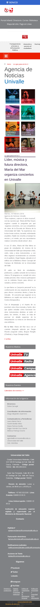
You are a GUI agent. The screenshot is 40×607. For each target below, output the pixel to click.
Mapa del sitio (13, 24)
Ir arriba (7, 339)
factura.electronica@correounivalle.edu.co (23, 539)
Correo (25, 20)
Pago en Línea (25, 24)
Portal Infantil (6, 20)
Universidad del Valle (25, 602)
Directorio (17, 20)
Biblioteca (33, 20)
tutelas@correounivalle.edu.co (19, 556)
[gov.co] (12, 2)
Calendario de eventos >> (14, 390)
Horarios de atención (12, 604)
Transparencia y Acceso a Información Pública (15, 47)
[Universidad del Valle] (20, 10)
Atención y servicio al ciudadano (28, 46)
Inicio (9, 64)
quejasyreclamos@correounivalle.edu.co (23, 530)
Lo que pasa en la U (20, 64)
